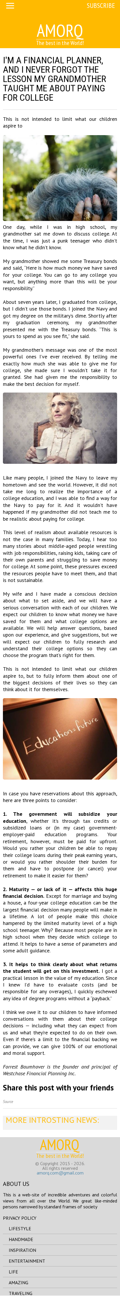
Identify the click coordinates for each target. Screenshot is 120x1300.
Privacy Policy (19, 1218)
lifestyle (20, 1228)
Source (8, 1101)
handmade (21, 1239)
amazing (18, 1282)
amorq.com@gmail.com (60, 1173)
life (13, 1271)
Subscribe (101, 5)
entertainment (27, 1261)
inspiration (22, 1250)
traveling (20, 1293)
